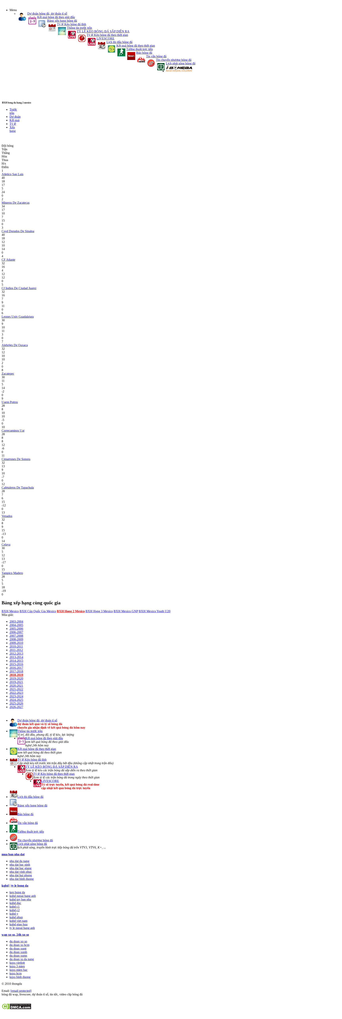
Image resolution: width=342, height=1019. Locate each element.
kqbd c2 (15, 910)
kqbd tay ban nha (20, 899)
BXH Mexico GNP (126, 611)
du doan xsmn (18, 955)
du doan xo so (18, 941)
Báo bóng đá (144, 52)
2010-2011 (16, 646)
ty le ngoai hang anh (22, 928)
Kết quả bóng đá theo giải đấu (56, 17)
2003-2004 (16, 621)
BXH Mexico (10, 611)
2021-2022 (16, 689)
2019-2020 (16, 678)
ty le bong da (19, 885)
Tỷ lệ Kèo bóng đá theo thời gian (107, 35)
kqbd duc (15, 903)
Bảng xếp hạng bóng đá (62, 20)
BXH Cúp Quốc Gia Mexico (38, 611)
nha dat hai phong (21, 875)
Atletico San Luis (12, 174)
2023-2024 (16, 696)
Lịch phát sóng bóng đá (180, 63)
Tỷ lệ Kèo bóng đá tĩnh (71, 24)
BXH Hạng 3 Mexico (99, 611)
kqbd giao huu (19, 924)
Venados (7, 516)
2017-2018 (16, 671)
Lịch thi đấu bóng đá (119, 42)
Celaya (6, 544)
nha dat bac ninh (20, 864)
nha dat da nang (19, 861)
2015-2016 (16, 664)
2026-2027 (16, 707)
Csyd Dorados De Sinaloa (18, 231)
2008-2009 (16, 639)
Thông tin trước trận (79, 27)
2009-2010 (16, 643)
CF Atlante (8, 259)
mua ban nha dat (13, 854)
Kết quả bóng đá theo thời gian (135, 45)
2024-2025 (16, 699)
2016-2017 (16, 667)
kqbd (5, 885)
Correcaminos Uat (13, 430)
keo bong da (17, 892)
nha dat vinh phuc (21, 871)
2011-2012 (16, 650)
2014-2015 (16, 660)
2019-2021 (16, 682)
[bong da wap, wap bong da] (179, 71)
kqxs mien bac (19, 970)
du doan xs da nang (22, 959)
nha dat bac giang (20, 868)
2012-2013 (16, 653)
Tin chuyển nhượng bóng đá (173, 60)
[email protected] (20, 990)
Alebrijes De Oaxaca (15, 345)
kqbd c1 (15, 906)
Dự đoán (15, 116)
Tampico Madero (12, 573)
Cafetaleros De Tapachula (18, 487)
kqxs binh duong (20, 977)
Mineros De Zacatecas (15, 202)
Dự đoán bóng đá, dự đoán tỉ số (47, 13)
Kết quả (14, 120)
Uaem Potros (10, 402)
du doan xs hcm (19, 945)
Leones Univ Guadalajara (18, 316)
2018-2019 (16, 675)
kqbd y (14, 913)
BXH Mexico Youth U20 (154, 611)
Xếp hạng (13, 129)
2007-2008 (16, 635)
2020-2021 (16, 685)
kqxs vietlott (17, 962)
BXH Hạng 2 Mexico (71, 611)
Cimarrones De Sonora (16, 459)
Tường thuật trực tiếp (139, 49)
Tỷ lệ (13, 123)
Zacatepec (8, 373)
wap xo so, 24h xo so (15, 934)
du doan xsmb (18, 952)
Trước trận (13, 111)
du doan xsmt (18, 948)
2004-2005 (16, 625)
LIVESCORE (105, 38)
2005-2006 (16, 628)
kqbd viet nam (18, 920)
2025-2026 (16, 703)
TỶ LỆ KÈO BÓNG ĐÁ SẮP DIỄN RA (103, 31)
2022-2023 (16, 692)
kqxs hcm (16, 973)
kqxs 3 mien (17, 966)
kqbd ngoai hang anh (23, 896)
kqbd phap (16, 917)
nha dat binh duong (22, 879)
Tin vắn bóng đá (156, 56)
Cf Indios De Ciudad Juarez (19, 288)
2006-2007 (16, 632)
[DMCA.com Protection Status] (16, 1008)
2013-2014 (16, 657)
